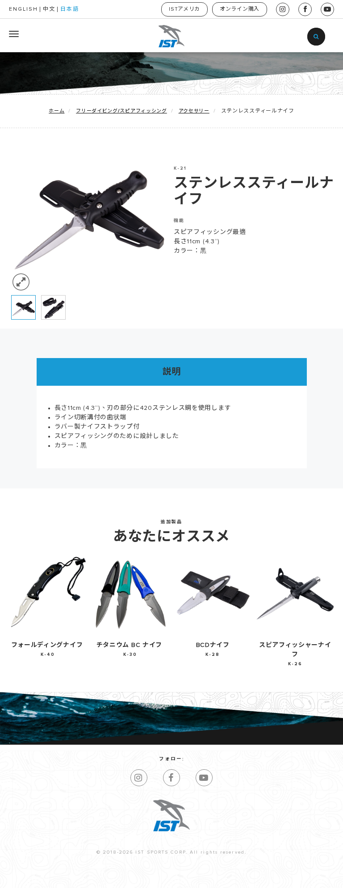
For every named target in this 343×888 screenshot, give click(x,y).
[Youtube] (204, 777)
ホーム (56, 110)
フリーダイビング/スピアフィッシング (121, 110)
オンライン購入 (239, 9)
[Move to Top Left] (76, 876)
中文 (49, 9)
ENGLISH (23, 9)
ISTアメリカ (184, 9)
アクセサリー (194, 110)
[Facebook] (171, 777)
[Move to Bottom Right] (81, 881)
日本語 (69, 9)
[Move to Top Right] (81, 876)
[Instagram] (138, 777)
